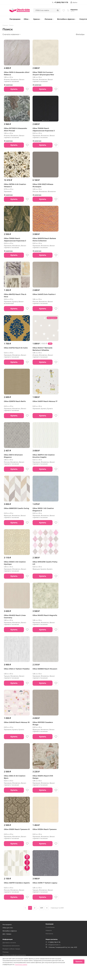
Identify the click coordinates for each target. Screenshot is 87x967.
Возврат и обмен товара (11, 949)
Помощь (5, 952)
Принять (78, 961)
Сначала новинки (11, 34)
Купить (14, 89)
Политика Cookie (21, 964)
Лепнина (48, 19)
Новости (49, 930)
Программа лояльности (11, 945)
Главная (5, 25)
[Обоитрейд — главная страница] (20, 10)
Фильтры (80, 34)
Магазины (49, 933)
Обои (26, 19)
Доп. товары (7, 934)
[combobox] (44, 10)
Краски (36, 19)
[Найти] (57, 10)
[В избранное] (27, 89)
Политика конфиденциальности (14, 955)
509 (41, 908)
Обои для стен (8, 928)
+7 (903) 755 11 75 (61, 2)
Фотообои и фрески (66, 19)
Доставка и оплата (9, 942)
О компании (50, 927)
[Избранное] (63, 10)
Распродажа (15, 19)
